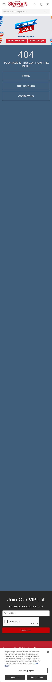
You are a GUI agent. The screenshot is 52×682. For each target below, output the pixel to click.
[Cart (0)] (48, 4)
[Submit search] (46, 11)
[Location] (34, 4)
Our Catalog (26, 86)
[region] (26, 665)
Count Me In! (26, 630)
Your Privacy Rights (25, 671)
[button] (4, 4)
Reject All (15, 677)
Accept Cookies (37, 677)
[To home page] (19, 4)
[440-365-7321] (41, 4)
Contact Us (26, 96)
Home (26, 75)
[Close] (48, 652)
